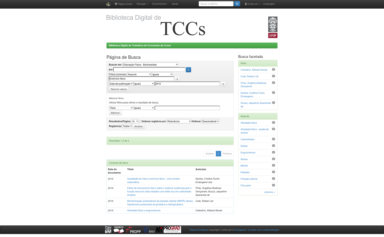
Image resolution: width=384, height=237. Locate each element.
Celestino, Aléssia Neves (254, 69)
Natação (245, 172)
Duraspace (240, 229)
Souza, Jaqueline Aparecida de (256, 104)
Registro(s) (115, 126)
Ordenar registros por (153, 121)
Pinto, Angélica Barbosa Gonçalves (253, 84)
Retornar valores (119, 89)
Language (268, 3)
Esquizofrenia (248, 152)
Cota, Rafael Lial (249, 76)
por (111, 69)
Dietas (244, 146)
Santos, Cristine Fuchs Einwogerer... (253, 94)
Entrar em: (253, 4)
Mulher (244, 165)
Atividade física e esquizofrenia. (144, 210)
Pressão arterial (249, 178)
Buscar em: (115, 64)
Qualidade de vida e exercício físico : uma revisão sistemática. (153, 180)
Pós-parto (246, 185)
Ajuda (175, 3)
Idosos (244, 159)
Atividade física (249, 122)
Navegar (141, 3)
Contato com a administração (263, 229)
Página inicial (124, 4)
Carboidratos (247, 139)
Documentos (159, 3)
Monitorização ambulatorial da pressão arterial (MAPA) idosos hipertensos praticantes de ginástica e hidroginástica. (160, 202)
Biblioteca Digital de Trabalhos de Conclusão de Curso (140, 45)
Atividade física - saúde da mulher (255, 130)
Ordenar (196, 121)
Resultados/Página (119, 121)
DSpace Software (198, 229)
